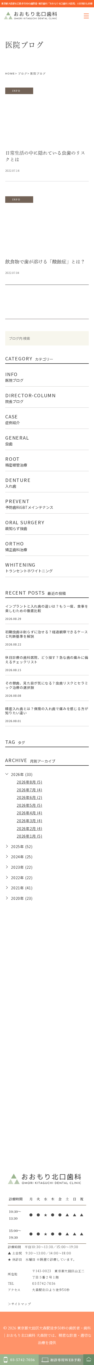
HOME (10, 73)
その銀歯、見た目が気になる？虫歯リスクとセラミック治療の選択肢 (46, 685)
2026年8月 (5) (29, 782)
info (16, 90)
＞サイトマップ (19, 1303)
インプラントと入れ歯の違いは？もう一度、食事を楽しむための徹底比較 (46, 608)
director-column (30, 397)
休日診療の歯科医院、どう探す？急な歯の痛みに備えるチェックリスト (46, 659)
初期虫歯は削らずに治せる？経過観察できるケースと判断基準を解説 (46, 634)
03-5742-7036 (44, 1283)
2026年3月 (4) (29, 820)
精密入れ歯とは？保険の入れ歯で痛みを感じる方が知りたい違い (46, 711)
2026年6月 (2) (29, 797)
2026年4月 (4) (29, 812)
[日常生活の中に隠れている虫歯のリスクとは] (47, 122)
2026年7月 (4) (29, 789)
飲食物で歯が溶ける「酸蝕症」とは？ (45, 261)
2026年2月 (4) (29, 828)
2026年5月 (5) (29, 805)
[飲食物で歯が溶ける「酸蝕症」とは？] (47, 230)
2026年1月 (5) (29, 836)
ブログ (22, 73)
